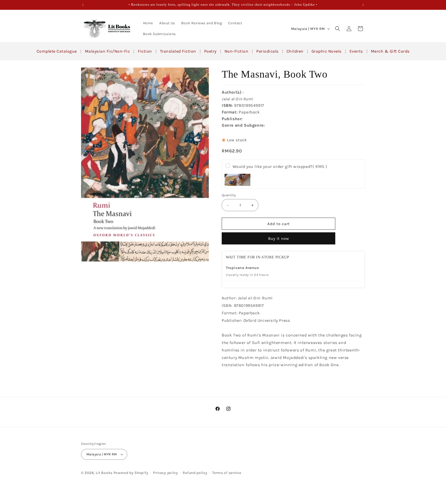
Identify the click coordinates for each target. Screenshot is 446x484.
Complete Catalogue (57, 51)
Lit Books (104, 473)
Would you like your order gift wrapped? (280, 166)
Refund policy (195, 473)
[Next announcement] (363, 5)
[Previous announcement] (83, 5)
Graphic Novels (326, 51)
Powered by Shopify (131, 473)
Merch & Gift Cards (390, 51)
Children (295, 51)
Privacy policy (165, 473)
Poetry (210, 51)
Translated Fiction (178, 51)
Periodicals (267, 51)
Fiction (145, 51)
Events (356, 51)
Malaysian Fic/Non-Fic (107, 51)
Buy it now (278, 238)
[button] (337, 28)
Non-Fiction (237, 51)
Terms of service (226, 473)
